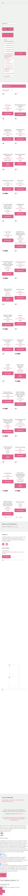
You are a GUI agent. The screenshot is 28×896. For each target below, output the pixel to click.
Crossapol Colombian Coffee (20, 155)
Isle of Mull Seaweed (20, 344)
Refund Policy (21, 818)
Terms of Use (7, 818)
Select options (7, 164)
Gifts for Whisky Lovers (7, 801)
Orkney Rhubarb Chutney (20, 205)
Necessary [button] (2, 853)
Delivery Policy (14, 820)
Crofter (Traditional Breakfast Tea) (7, 290)
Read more (20, 163)
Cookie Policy (13, 818)
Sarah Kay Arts (20, 370)
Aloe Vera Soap (7, 473)
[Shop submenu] (8, 57)
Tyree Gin (20, 315)
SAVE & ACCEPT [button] (3, 872)
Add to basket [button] (7, 113)
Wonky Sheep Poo (20, 502)
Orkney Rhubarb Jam (20, 262)
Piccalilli (8, 364)
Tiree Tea (8, 293)
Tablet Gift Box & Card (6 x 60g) (20, 420)
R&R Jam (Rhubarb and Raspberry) (20, 105)
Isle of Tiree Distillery (20, 318)
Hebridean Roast (20, 158)
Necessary (4, 854)
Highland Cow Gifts (13, 800)
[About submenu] (8, 69)
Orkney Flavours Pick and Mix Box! (8, 155)
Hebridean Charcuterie (8, 396)
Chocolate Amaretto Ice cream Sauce (7, 340)
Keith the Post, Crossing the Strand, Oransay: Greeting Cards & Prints (20, 475)
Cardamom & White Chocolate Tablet (7, 316)
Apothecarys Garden (7, 133)
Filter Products (14, 86)
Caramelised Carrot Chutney (20, 130)
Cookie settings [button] (4, 829)
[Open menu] (7, 29)
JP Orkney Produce (7, 108)
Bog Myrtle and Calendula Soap (7, 130)
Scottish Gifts (5, 800)
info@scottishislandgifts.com (11, 552)
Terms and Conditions (20, 817)
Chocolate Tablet (20, 289)
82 (16, 517)
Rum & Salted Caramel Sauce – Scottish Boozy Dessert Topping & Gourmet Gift (7, 263)
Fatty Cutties (8, 105)
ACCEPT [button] (10, 829)
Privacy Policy (5, 817)
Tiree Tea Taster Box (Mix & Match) (7, 447)
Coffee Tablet (8, 232)
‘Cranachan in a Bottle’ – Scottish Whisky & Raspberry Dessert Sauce (8, 421)
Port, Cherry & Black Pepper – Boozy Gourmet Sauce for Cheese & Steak (7, 206)
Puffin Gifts (21, 800)
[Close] (3, 875)
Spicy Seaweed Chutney (20, 340)
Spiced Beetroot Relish (8, 180)
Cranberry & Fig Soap (20, 447)
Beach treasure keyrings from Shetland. (20, 366)
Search (3, 23)
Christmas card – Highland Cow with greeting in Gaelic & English (20, 233)
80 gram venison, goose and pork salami (8, 393)
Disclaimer (12, 817)
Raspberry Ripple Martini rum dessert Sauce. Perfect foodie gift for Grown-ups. (8, 503)
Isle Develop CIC (19, 813)
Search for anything (6, 526)
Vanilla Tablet (20, 180)
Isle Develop (16, 537)
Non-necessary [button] (3, 862)
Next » (20, 517)
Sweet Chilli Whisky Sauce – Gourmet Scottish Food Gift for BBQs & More (20, 394)
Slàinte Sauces (7, 211)
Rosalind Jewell (20, 479)
